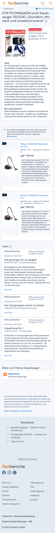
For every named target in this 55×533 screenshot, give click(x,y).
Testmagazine (37, 482)
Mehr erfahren (12, 136)
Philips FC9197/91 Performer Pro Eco (34, 145)
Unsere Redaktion (10, 487)
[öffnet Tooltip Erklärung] (46, 21)
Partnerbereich (9, 499)
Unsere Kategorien (10, 504)
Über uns (6, 482)
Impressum (7, 516)
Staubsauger (8, 9)
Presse (5, 491)
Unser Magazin (37, 491)
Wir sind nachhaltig (46, 9)
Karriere (5, 495)
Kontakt (34, 499)
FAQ (32, 487)
